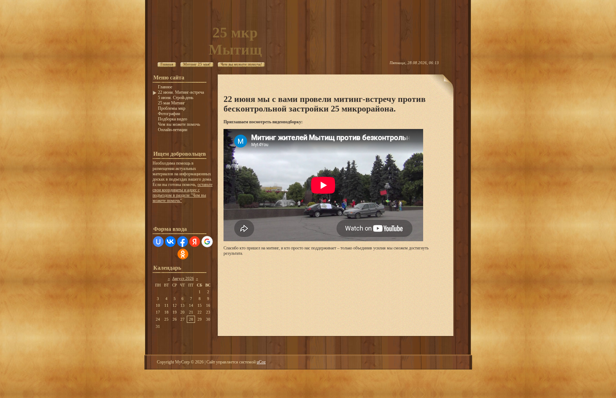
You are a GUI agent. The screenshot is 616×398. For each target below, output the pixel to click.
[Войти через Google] (207, 241)
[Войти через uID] (158, 241)
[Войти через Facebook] (182, 241)
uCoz (261, 362)
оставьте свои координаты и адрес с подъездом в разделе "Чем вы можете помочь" (182, 192)
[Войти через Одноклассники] (183, 254)
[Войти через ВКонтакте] (170, 241)
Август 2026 (183, 278)
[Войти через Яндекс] (194, 241)
